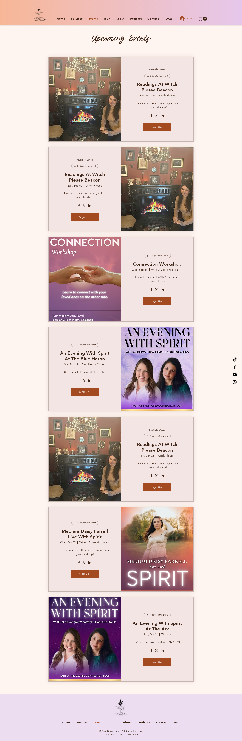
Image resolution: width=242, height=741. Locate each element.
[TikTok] (234, 359)
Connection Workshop (157, 264)
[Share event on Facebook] (151, 116)
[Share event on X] (156, 116)
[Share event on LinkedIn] (162, 116)
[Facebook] (234, 367)
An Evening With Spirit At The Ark (157, 626)
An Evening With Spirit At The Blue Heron (84, 356)
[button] (76, 18)
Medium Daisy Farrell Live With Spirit (85, 534)
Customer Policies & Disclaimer (121, 734)
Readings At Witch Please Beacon (157, 87)
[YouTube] (234, 374)
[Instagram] (234, 382)
